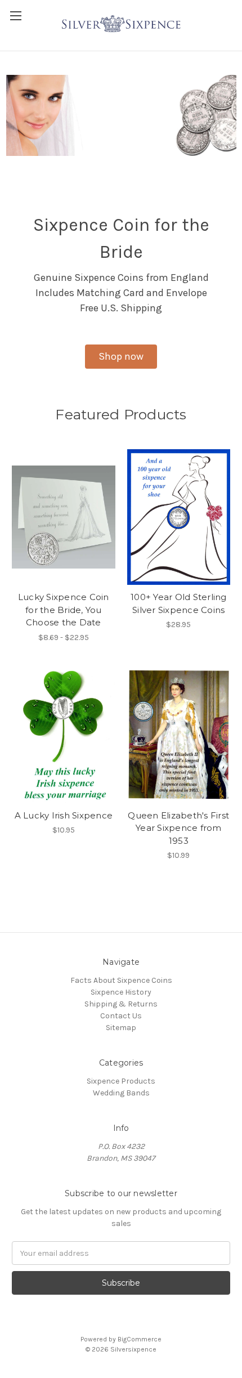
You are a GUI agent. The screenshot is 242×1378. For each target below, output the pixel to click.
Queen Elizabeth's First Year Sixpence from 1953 (178, 828)
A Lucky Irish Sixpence (64, 815)
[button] (121, 356)
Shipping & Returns (121, 1004)
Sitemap (121, 1027)
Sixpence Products (121, 1081)
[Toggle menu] (15, 15)
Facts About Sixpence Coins (121, 980)
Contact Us (121, 1016)
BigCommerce (140, 1339)
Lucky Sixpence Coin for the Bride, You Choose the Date (63, 610)
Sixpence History (121, 992)
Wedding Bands (121, 1093)
